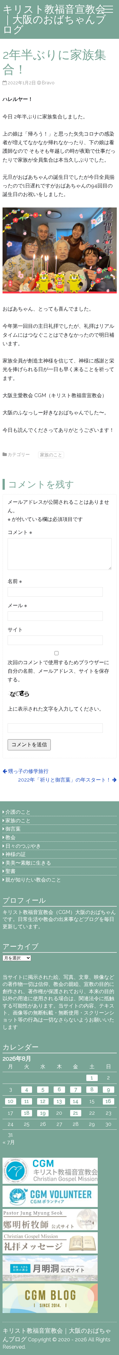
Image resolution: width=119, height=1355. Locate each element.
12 (42, 1101)
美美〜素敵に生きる (28, 863)
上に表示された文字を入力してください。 (56, 709)
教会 (10, 837)
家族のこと (51, 454)
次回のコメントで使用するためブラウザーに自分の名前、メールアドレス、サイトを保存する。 (58, 671)
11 (26, 1101)
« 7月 (9, 1142)
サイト (15, 630)
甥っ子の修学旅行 (28, 771)
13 (59, 1101)
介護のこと (18, 812)
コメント (20, 532)
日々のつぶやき (23, 846)
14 (75, 1101)
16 (108, 1101)
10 (10, 1101)
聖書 (10, 871)
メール (17, 605)
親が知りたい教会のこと (33, 880)
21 (75, 1113)
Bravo (48, 82)
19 (43, 1113)
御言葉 (13, 829)
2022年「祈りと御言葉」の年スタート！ (64, 780)
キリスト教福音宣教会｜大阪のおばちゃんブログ (54, 19)
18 (27, 1113)
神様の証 (15, 854)
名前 (15, 581)
